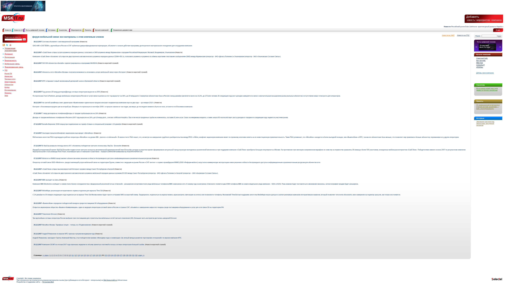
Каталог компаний (101, 30)
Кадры (7, 87)
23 (109, 255)
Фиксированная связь (14, 67)
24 (112, 255)
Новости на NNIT (448, 35)
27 (121, 255)
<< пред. (45, 255)
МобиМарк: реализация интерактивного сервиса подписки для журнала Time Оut (68, 191)
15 (85, 255)
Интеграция (10, 57)
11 (73, 255)
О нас (498, 30)
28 (124, 255)
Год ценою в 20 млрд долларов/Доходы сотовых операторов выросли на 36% (67, 92)
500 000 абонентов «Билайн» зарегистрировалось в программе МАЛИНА (65, 63)
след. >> (141, 255)
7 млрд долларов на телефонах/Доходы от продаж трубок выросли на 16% (66, 113)
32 (136, 255)
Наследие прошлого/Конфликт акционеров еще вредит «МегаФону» (63, 133)
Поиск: (477, 36)
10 (70, 255)
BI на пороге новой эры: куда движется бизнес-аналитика (487, 89)
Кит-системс (481, 61)
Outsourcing (9, 85)
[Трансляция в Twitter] (7, 45)
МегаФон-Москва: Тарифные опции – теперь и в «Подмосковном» (62, 225)
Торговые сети (10, 79)
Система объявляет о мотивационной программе (56, 42)
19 (97, 255)
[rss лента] (4, 45)
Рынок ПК (8, 74)
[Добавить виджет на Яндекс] (10, 45)
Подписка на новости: (13, 37)
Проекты (88, 30)
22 (106, 255)
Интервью (51, 30)
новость (471, 20)
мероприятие (483, 20)
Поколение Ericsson (45, 214)
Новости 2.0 (18, 30)
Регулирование (10, 90)
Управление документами (122, 30)
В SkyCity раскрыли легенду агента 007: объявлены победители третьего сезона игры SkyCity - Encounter (77, 146)
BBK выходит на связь (46, 180)
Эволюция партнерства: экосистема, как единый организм (485, 123)
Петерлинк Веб (48, 282)
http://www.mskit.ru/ (110, 280)
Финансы (8, 93)
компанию (496, 20)
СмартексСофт (482, 58)
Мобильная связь (12, 64)
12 (76, 255)
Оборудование (10, 82)
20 (100, 255)
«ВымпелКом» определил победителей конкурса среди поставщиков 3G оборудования (71, 203)
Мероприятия (76, 30)
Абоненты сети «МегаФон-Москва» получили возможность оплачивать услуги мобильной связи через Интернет (80, 72)
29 (127, 255)
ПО (6, 70)
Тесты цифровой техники (35, 30)
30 (130, 255)
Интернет (9, 54)
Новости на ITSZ (463, 35)
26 (118, 255)
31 (133, 255)
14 (82, 255)
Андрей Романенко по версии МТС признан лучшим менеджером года (64, 234)
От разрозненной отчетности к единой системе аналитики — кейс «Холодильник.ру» (487, 107)
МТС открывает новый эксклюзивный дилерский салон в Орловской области (66, 81)
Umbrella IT (480, 65)
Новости (8, 30)
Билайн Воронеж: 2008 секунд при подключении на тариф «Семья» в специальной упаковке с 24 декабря (77, 124)
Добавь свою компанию (485, 73)
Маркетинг (8, 76)
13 (79, 255)
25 (115, 255)
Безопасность (10, 61)
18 (94, 255)
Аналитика (63, 30)
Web (6, 96)
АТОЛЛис (479, 67)
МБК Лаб (479, 63)
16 (88, 255)
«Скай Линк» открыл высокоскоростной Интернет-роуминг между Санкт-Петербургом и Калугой (74, 169)
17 (91, 255)
